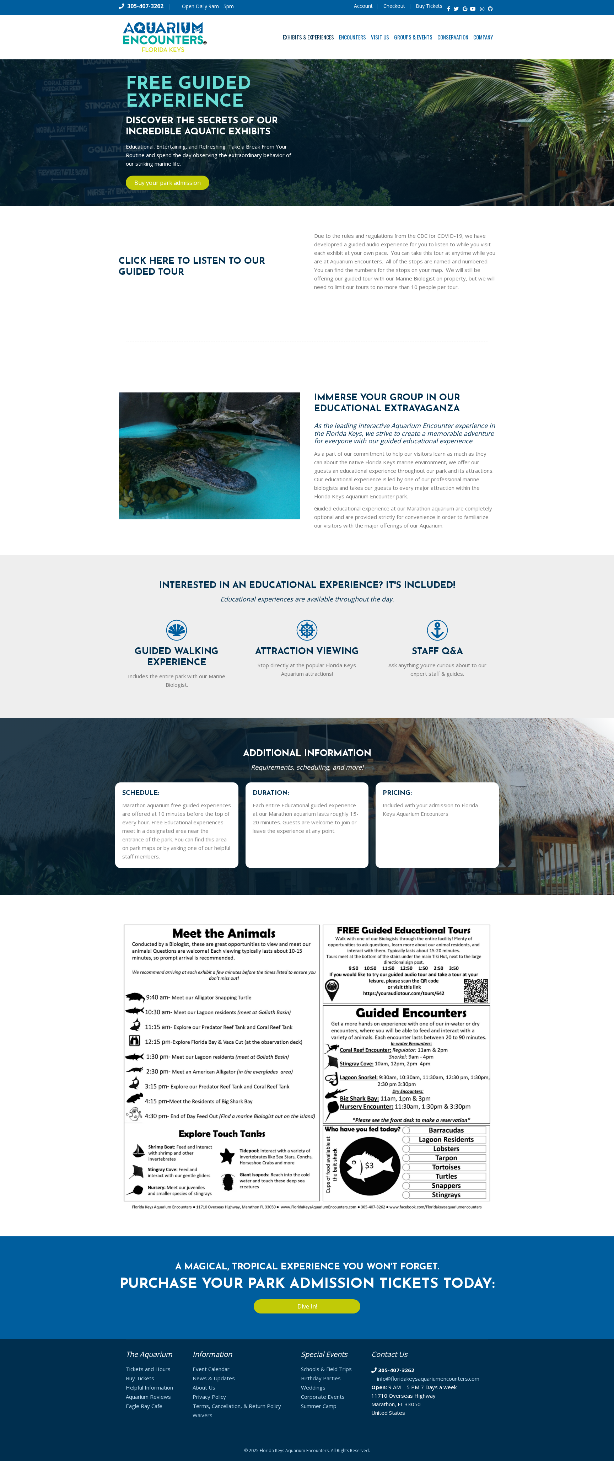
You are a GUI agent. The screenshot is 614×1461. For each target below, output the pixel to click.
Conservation (452, 37)
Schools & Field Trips (326, 1369)
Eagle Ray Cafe (144, 1406)
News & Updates (214, 1378)
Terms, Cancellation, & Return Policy (237, 1406)
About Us (204, 1387)
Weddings (313, 1387)
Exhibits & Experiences (308, 37)
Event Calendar (211, 1369)
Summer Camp (318, 1406)
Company (483, 37)
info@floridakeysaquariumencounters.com (428, 1378)
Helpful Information (149, 1387)
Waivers (202, 1415)
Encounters (352, 37)
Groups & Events (413, 37)
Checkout (394, 5)
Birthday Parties (321, 1378)
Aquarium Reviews (148, 1396)
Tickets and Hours (148, 1369)
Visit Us (380, 37)
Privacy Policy (209, 1396)
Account (363, 5)
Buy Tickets (429, 5)
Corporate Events (323, 1396)
